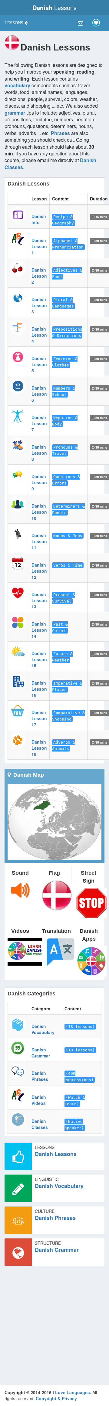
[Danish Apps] (91, 960)
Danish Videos (38, 1100)
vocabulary (17, 85)
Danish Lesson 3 (39, 305)
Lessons (54, 7)
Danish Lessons (56, 1154)
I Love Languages (71, 1392)
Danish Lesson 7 (39, 423)
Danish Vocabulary (42, 1029)
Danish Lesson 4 (39, 335)
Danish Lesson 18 (39, 748)
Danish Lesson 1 (39, 246)
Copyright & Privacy (56, 1398)
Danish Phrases (39, 1076)
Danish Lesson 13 (39, 600)
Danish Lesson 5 (39, 364)
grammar (15, 112)
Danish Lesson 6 (39, 394)
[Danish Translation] (60, 951)
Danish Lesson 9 (39, 482)
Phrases (60, 133)
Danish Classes (39, 1124)
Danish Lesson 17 (39, 718)
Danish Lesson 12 (39, 571)
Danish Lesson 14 (39, 630)
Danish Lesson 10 (39, 512)
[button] (16, 22)
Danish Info (38, 219)
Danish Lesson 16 (39, 689)
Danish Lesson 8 (39, 453)
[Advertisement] (54, 1325)
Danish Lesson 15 (39, 659)
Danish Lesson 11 (39, 541)
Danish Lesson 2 (39, 276)
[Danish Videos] (26, 951)
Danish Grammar (40, 1053)
